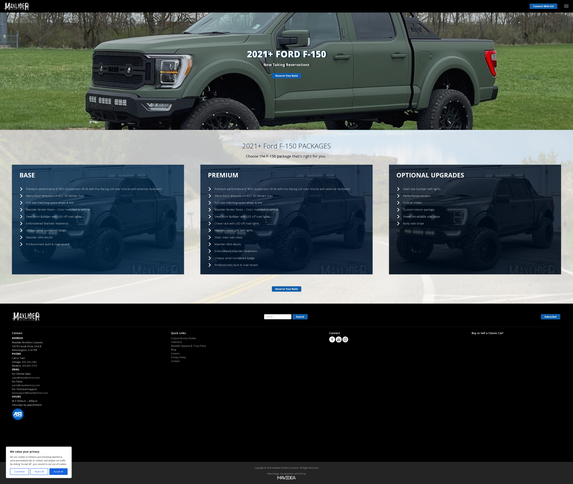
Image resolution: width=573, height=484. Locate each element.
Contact (175, 361)
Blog (173, 349)
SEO (301, 473)
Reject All (39, 471)
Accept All (58, 471)
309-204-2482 (29, 362)
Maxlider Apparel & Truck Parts (188, 346)
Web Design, (273, 473)
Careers (175, 353)
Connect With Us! (543, 6)
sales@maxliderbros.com (26, 377)
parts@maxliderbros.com (26, 385)
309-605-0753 (29, 365)
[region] (39, 462)
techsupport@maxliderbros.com (30, 393)
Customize (19, 471)
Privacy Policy (178, 357)
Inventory (176, 342)
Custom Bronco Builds (183, 338)
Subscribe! (550, 316)
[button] (566, 6)
